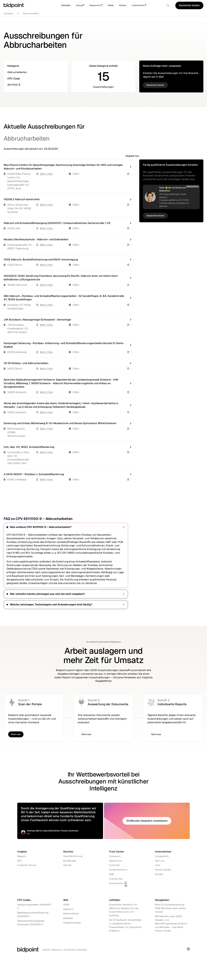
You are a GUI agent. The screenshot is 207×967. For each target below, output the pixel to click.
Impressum (115, 856)
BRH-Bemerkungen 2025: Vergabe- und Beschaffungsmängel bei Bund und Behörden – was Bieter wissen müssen (171, 923)
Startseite (65, 5)
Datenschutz (115, 860)
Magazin (21, 856)
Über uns (159, 860)
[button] (80, 5)
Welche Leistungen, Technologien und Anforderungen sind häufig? (51, 604)
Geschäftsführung (72, 856)
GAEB (66, 904)
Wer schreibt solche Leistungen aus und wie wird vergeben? (47, 594)
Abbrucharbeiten (31, 13)
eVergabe (68, 918)
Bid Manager (70, 860)
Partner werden (163, 869)
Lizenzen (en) (116, 878)
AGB (111, 874)
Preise (111, 5)
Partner (122, 5)
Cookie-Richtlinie (118, 869)
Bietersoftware (71, 913)
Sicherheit (114, 865)
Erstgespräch (162, 856)
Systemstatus (116, 883)
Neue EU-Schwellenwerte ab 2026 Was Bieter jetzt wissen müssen (170, 908)
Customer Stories (26, 865)
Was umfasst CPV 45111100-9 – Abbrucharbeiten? (41, 527)
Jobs (157, 865)
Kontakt (159, 874)
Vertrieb (67, 865)
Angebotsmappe (72, 922)
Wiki (19, 860)
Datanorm (68, 909)
